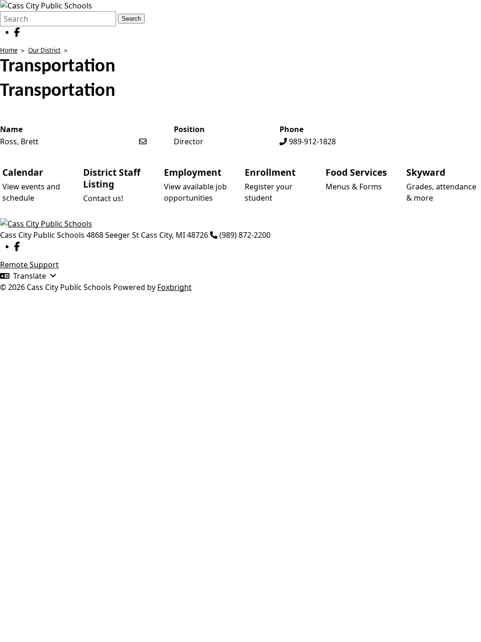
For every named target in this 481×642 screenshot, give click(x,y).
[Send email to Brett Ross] (143, 141)
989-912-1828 (312, 141)
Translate (29, 276)
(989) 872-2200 (245, 235)
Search (131, 18)
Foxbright (174, 287)
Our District (44, 50)
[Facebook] (17, 32)
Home (8, 50)
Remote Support (29, 264)
